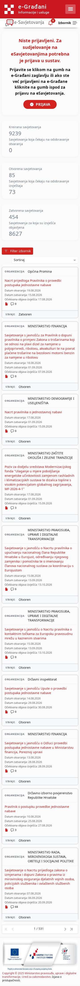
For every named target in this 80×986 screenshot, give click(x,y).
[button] (6, 929)
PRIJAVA (43, 104)
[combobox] (45, 259)
